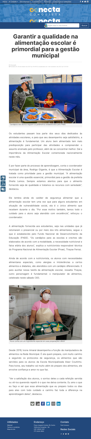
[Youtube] (85, 1)
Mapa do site (11, 429)
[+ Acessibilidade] (3, 189)
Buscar (84, 25)
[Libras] (3, 178)
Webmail (9, 425)
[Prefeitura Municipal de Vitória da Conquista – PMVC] (46, 25)
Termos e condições (13, 427)
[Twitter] (82, 1)
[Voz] (3, 183)
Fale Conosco (64, 425)
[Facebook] (80, 1)
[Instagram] (88, 1)
